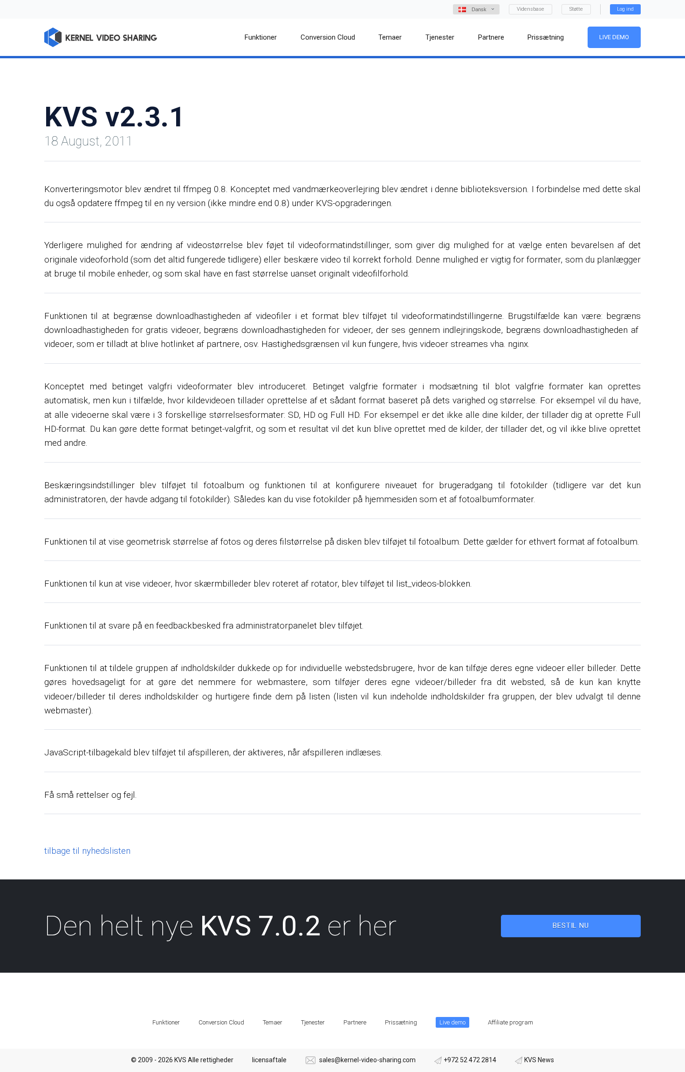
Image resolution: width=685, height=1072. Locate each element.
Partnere (354, 1022)
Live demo (614, 37)
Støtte (576, 9)
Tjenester (313, 1022)
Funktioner (166, 1022)
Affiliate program (510, 1022)
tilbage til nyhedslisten (87, 850)
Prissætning (401, 1022)
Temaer (272, 1022)
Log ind (625, 9)
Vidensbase (530, 9)
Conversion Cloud (221, 1022)
